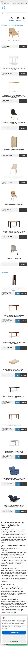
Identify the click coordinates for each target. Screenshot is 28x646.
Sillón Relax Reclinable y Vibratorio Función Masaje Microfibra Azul (14, 479)
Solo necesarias (14, 637)
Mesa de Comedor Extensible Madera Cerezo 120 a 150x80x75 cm (14, 316)
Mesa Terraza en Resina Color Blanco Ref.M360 (14, 69)
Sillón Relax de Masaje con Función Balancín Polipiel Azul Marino (14, 506)
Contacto (11, 20)
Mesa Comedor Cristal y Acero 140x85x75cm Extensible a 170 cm (14, 452)
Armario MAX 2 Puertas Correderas (14, 149)
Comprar (23, 46)
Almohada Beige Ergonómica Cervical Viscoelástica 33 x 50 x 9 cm (14, 370)
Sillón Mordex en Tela (14, 41)
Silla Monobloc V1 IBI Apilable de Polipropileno (14, 177)
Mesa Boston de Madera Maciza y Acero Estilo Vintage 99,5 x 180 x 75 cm (14, 232)
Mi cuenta (18, 20)
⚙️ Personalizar (14, 641)
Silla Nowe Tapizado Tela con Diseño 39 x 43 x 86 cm (14, 123)
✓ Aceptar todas (14, 632)
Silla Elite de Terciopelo (14, 258)
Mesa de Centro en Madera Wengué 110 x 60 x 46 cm (14, 397)
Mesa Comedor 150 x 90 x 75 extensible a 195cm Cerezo (14, 343)
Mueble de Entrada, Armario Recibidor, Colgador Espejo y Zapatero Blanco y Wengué (14, 289)
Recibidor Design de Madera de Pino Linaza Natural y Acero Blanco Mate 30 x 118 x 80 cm (14, 96)
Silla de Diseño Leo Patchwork (14, 204)
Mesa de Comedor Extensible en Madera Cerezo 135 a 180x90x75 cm (14, 424)
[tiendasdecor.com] (14, 8)
